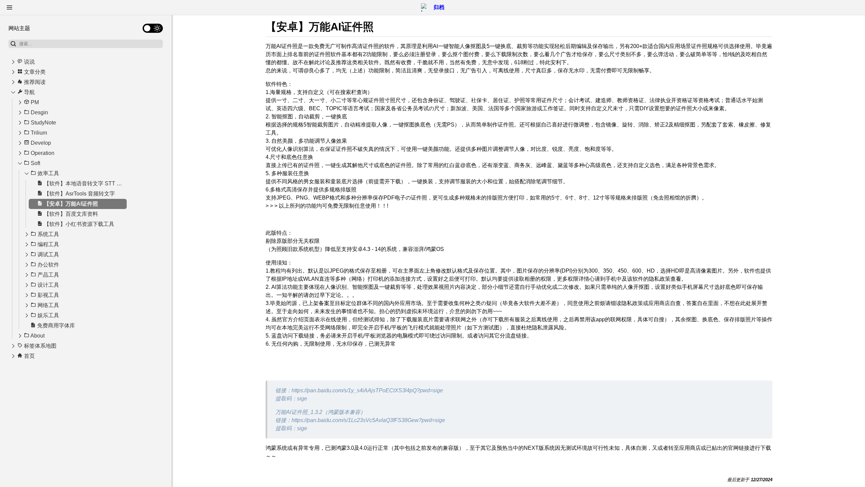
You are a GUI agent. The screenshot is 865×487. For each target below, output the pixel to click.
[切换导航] (9, 7)
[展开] (13, 62)
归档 (439, 7)
